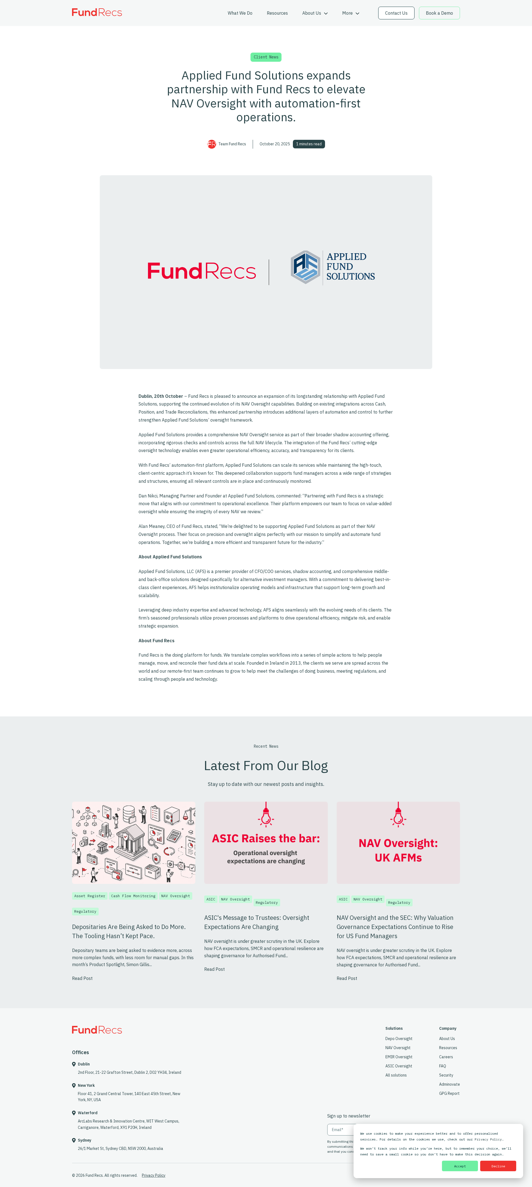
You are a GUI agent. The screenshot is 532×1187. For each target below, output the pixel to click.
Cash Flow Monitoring (133, 896)
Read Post (82, 978)
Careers (446, 1056)
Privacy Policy (488, 1139)
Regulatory (85, 911)
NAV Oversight (175, 896)
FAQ (442, 1066)
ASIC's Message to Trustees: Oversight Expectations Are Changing (256, 922)
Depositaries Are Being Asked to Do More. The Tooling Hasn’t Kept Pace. (129, 931)
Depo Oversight (399, 1038)
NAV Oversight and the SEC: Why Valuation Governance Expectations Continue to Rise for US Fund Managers (395, 927)
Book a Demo (439, 13)
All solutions (396, 1075)
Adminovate (449, 1084)
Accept (460, 1166)
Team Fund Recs (232, 143)
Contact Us (396, 13)
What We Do (240, 13)
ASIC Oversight (398, 1066)
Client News (266, 57)
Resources (277, 13)
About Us (312, 13)
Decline (498, 1166)
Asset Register (89, 896)
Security (446, 1075)
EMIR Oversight (399, 1056)
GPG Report (449, 1093)
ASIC (210, 899)
